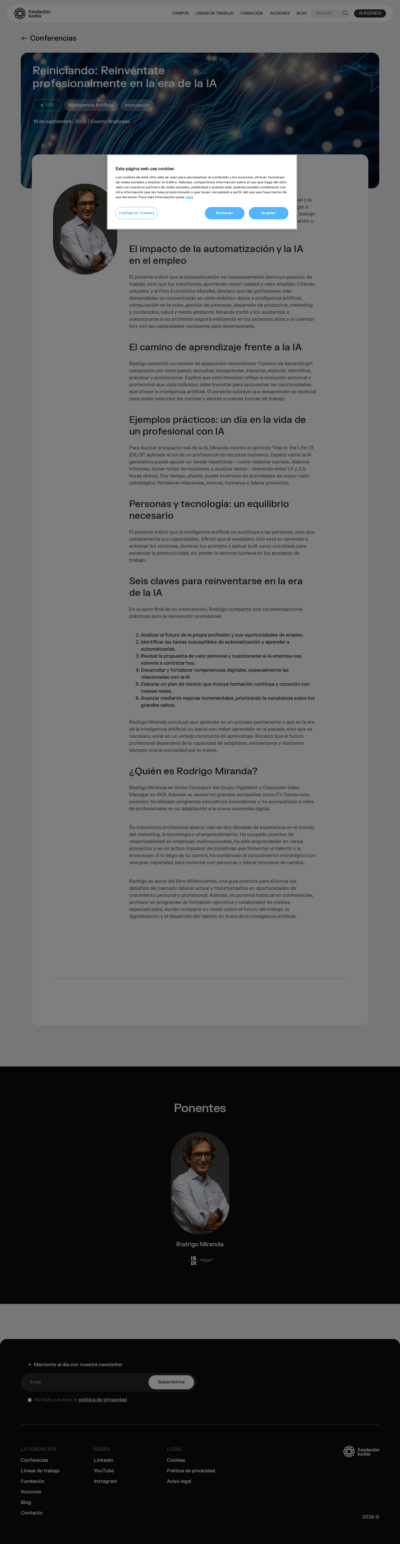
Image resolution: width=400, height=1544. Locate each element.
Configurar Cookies (136, 213)
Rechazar (224, 213)
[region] (202, 192)
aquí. (190, 197)
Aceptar (268, 213)
